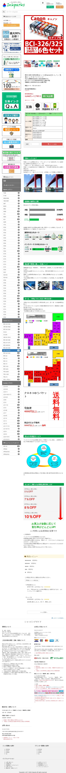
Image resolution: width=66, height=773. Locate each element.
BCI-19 (11, 358)
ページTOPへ (43, 612)
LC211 (11, 431)
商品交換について (42, 763)
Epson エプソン (7, 189)
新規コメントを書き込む (32, 580)
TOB (11, 193)
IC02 (11, 317)
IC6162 (11, 277)
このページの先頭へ (58, 618)
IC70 (11, 267)
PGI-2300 (11, 371)
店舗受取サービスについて (12, 765)
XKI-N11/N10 (11, 337)
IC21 (11, 306)
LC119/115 (11, 429)
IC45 (11, 291)
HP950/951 (11, 454)
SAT (11, 203)
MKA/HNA (11, 198)
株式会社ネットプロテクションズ (53, 687)
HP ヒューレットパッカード (11, 443)
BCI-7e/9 (11, 366)
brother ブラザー (8, 383)
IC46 (11, 288)
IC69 (11, 269)
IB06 (11, 209)
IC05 (11, 314)
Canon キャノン (7, 320)
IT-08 (11, 195)
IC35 (11, 296)
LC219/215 (11, 439)
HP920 (11, 449)
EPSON (8, 749)
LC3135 (11, 389)
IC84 (11, 243)
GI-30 (11, 332)
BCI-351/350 (11, 348)
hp (6, 753)
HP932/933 (11, 451)
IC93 (11, 230)
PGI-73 (11, 377)
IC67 (11, 272)
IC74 (11, 261)
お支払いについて (42, 762)
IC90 (11, 238)
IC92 (11, 232)
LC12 (11, 407)
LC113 (11, 423)
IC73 (11, 264)
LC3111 (11, 392)
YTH (11, 224)
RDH (11, 217)
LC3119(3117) (11, 394)
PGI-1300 (11, 374)
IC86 (11, 240)
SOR (11, 222)
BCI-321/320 (11, 353)
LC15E (11, 410)
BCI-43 (11, 356)
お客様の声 (8, 763)
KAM (11, 211)
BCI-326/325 (11, 350)
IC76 (11, 256)
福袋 (4, 181)
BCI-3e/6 (11, 369)
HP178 (11, 446)
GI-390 (11, 334)
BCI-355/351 (11, 345)
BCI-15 (11, 361)
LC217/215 (11, 437)
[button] (43, 3)
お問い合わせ (9, 766)
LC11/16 (11, 405)
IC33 (11, 298)
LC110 (11, 418)
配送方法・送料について (11, 768)
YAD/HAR (11, 201)
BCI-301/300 (11, 329)
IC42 (11, 293)
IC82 (11, 246)
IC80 (11, 251)
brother (7, 752)
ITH (11, 214)
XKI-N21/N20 (11, 327)
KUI (11, 219)
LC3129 (11, 397)
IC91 (11, 235)
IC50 (11, 285)
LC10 (11, 402)
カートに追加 (53, 144)
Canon (7, 750)
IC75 (11, 259)
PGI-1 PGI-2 (11, 379)
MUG (11, 206)
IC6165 (11, 275)
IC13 (11, 309)
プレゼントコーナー (8, 185)
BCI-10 (11, 364)
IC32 (11, 301)
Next (61, 35)
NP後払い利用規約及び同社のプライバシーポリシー (45, 695)
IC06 (11, 312)
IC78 (11, 254)
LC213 (11, 434)
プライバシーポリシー (43, 766)
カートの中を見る (11, 25)
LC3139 (11, 386)
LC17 (11, 413)
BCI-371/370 (11, 342)
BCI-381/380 (11, 340)
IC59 (11, 280)
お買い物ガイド (9, 762)
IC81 (11, 248)
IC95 (11, 227)
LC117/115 (11, 426)
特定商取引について (43, 765)
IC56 (11, 283)
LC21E (11, 415)
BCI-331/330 (11, 324)
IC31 (11, 304)
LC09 (11, 400)
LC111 (11, 421)
